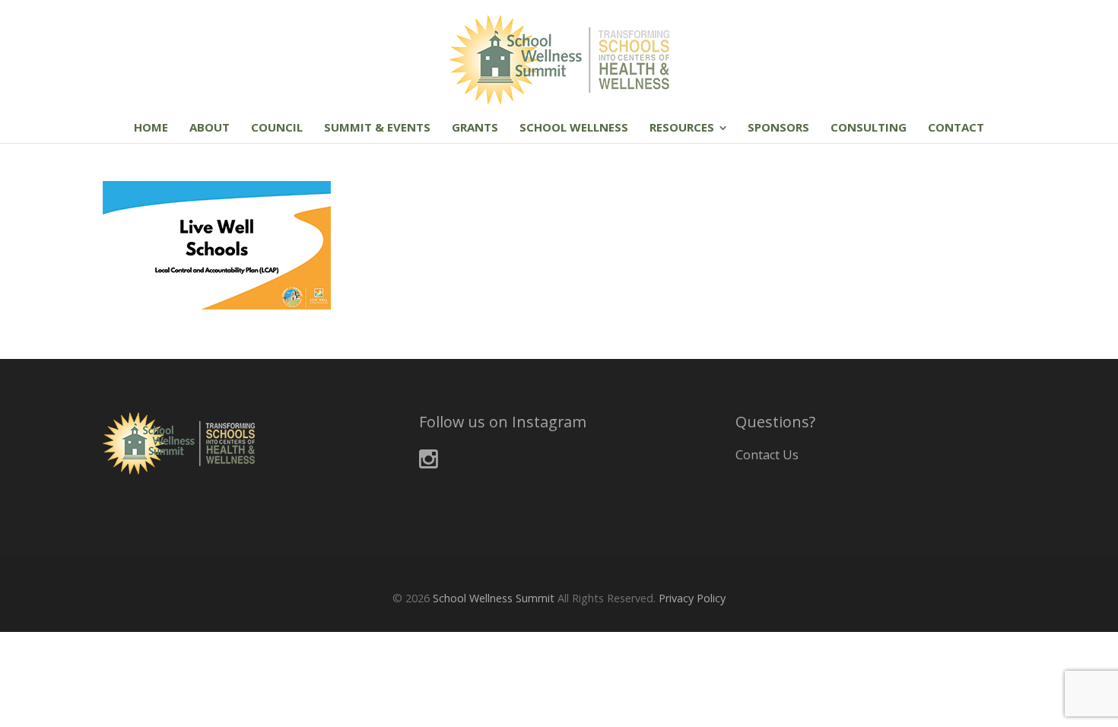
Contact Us (767, 454)
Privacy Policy (692, 598)
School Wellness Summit (493, 598)
